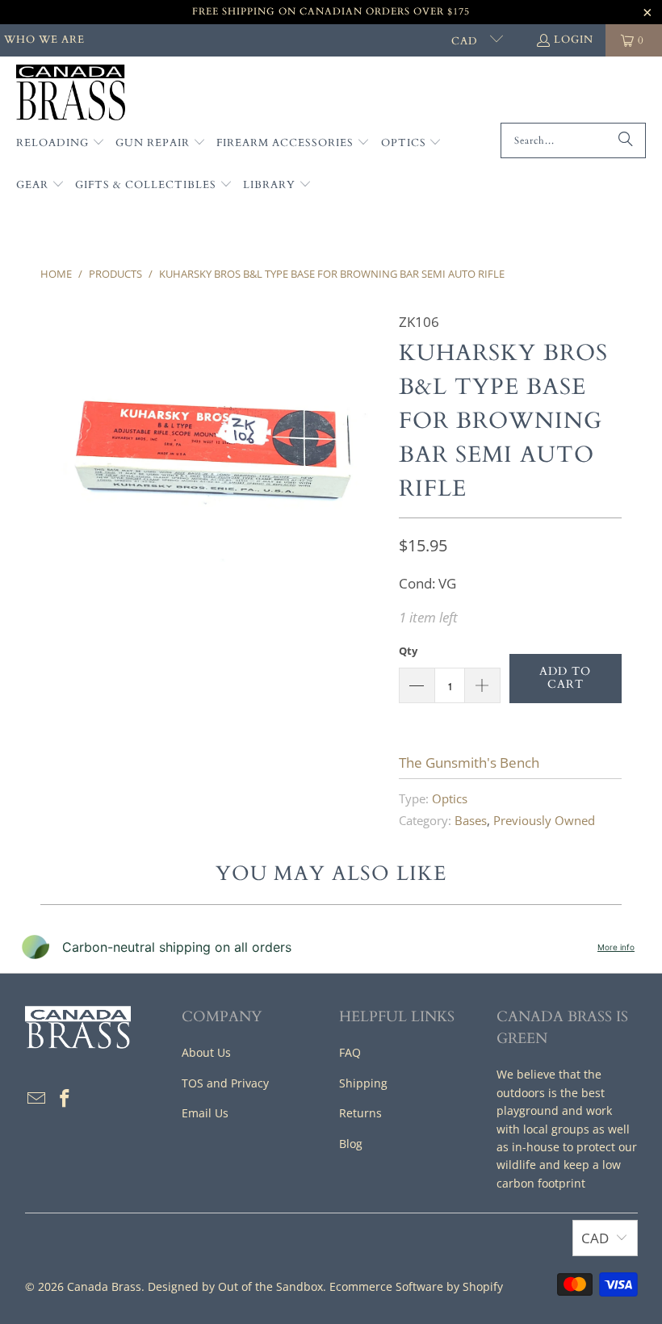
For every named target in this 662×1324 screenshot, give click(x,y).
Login (573, 39)
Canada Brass (104, 1286)
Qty (408, 650)
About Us (206, 1052)
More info (616, 947)
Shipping (363, 1083)
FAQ (350, 1052)
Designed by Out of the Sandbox (235, 1286)
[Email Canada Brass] (37, 1098)
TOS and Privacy (225, 1083)
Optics (449, 798)
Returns (360, 1113)
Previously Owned (544, 820)
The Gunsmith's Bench (469, 762)
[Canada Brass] (70, 94)
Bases (471, 820)
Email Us (205, 1113)
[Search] (625, 140)
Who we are (44, 39)
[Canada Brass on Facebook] (65, 1098)
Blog (350, 1143)
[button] (60, 144)
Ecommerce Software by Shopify (416, 1286)
